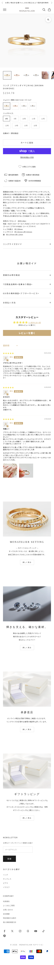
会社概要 (6, 914)
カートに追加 (27, 142)
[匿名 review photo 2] (26, 470)
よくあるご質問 (9, 905)
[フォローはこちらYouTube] (35, 931)
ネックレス (7, 879)
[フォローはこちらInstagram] (20, 931)
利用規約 (6, 901)
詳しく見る (27, 562)
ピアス (5, 883)
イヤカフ (6, 887)
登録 (9, 858)
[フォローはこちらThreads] (27, 931)
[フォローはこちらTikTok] (43, 931)
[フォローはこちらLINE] (4, 935)
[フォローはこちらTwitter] (12, 931)
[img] (8, 353)
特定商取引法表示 (9, 918)
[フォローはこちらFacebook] (4, 931)
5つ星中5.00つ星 (34, 322)
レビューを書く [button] (27, 333)
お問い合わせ (8, 909)
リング (5, 874)
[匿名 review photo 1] (10, 470)
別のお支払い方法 (27, 157)
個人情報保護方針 (9, 922)
